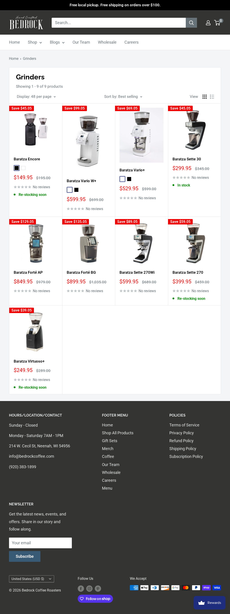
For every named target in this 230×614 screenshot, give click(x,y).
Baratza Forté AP (28, 272)
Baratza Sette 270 (187, 272)
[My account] (208, 22)
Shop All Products (117, 432)
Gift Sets (109, 440)
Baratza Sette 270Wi (137, 272)
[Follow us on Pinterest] (98, 588)
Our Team (81, 42)
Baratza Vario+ (132, 170)
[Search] (191, 23)
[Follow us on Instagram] (89, 588)
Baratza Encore (27, 159)
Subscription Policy (186, 456)
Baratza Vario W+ (81, 181)
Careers (131, 42)
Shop (32, 42)
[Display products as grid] (205, 97)
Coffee (108, 456)
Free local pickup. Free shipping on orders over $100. (115, 5)
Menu (107, 488)
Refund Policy (181, 440)
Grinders (29, 58)
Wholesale (107, 42)
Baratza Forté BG (81, 272)
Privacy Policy (181, 432)
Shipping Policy (182, 448)
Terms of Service (184, 425)
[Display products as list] (212, 97)
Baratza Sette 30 (186, 159)
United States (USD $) (27, 579)
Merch (107, 448)
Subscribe (25, 556)
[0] (217, 22)
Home (14, 42)
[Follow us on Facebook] (81, 588)
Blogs (55, 42)
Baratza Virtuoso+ (29, 361)
